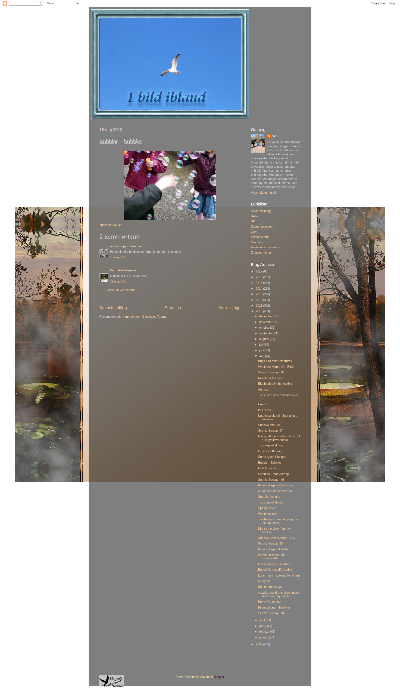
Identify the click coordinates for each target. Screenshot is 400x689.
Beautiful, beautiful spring (275, 569)
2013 (259, 294)
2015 (259, 283)
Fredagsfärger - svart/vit (274, 564)
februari (264, 631)
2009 (259, 644)
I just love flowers (270, 451)
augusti (264, 339)
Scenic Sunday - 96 (271, 479)
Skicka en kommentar (120, 290)
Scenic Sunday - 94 (271, 613)
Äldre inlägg (230, 307)
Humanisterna (260, 237)
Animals (263, 389)
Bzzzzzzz (265, 410)
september (266, 333)
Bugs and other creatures (275, 361)
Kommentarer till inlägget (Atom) (144, 316)
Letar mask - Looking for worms (279, 575)
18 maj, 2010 (118, 257)
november (266, 322)
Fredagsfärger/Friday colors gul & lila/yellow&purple (279, 438)
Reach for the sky (270, 378)
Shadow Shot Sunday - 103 (276, 538)
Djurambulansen (261, 226)
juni (262, 350)
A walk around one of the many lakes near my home (279, 594)
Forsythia (264, 581)
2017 (259, 271)
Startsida (173, 307)
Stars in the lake (269, 496)
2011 (259, 305)
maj (262, 356)
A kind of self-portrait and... (276, 491)
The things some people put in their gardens (278, 521)
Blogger (219, 677)
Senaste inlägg (113, 307)
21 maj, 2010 (118, 281)
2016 (259, 277)
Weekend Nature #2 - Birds (276, 367)
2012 (259, 300)
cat (274, 136)
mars (263, 626)
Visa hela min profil (264, 192)
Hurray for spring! (269, 601)
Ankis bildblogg (261, 211)
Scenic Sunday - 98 (271, 372)
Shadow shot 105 (269, 425)
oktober (264, 327)
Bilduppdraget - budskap (274, 607)
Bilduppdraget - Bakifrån (274, 549)
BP (253, 221)
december (266, 316)
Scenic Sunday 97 (270, 430)
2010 (259, 311)
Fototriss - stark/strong (273, 474)
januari (264, 637)
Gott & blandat (268, 468)
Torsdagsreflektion (270, 445)
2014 (259, 288)
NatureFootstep (121, 270)
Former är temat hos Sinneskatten (271, 556)
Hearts (262, 404)
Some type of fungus (272, 456)
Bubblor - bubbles (269, 462)
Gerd (254, 232)
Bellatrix (256, 216)
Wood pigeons (267, 514)
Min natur (257, 242)
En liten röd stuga (270, 587)
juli (261, 344)
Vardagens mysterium (265, 247)
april (262, 620)
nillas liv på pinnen (124, 246)
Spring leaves (267, 508)
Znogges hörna (261, 252)
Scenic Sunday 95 (270, 543)
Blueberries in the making (275, 383)
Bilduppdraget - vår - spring (276, 485)
